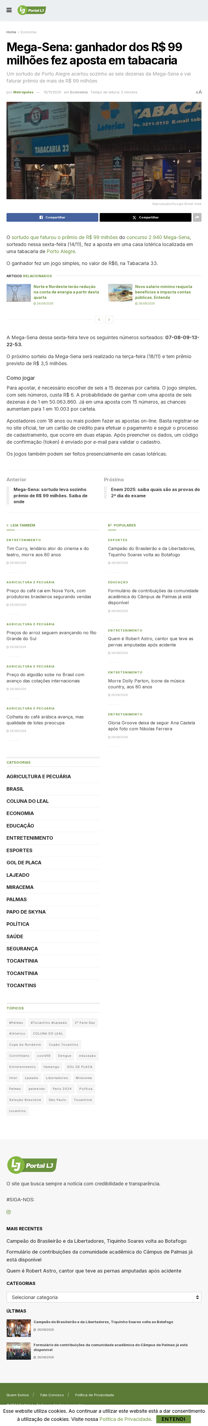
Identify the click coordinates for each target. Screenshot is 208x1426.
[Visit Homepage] (32, 10)
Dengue (65, 1056)
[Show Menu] (9, 10)
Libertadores (57, 1078)
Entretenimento (23, 540)
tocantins (17, 1111)
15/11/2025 (52, 92)
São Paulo (57, 1100)
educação (87, 1056)
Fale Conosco (52, 1395)
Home (11, 32)
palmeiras (37, 1089)
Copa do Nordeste (25, 1044)
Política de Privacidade (94, 1395)
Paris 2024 (62, 1089)
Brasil (15, 789)
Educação (20, 826)
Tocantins (21, 985)
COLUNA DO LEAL (27, 801)
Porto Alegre (61, 251)
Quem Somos (17, 1395)
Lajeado (18, 875)
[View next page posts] (109, 319)
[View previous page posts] (99, 319)
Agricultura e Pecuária (30, 582)
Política (17, 924)
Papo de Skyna (26, 912)
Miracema (20, 887)
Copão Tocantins (64, 1044)
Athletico (17, 1033)
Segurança (22, 948)
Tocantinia (22, 961)
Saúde (14, 936)
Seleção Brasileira (25, 1100)
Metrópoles (23, 92)
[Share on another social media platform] (197, 217)
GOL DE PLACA (23, 862)
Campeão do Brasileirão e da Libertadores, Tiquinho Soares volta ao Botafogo (96, 1241)
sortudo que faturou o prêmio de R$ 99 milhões (65, 237)
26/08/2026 (44, 303)
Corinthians (19, 1056)
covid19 (44, 1056)
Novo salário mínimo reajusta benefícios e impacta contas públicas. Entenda (163, 291)
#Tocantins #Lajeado (49, 1023)
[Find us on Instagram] (8, 1212)
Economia (28, 32)
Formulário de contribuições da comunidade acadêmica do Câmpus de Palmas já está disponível (153, 597)
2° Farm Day (85, 1023)
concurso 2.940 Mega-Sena (158, 237)
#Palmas (16, 1023)
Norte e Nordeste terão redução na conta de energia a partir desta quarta (66, 291)
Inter (13, 1078)
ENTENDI (174, 1419)
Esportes (19, 850)
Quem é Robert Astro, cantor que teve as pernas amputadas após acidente (93, 1271)
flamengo (52, 1067)
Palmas (16, 899)
